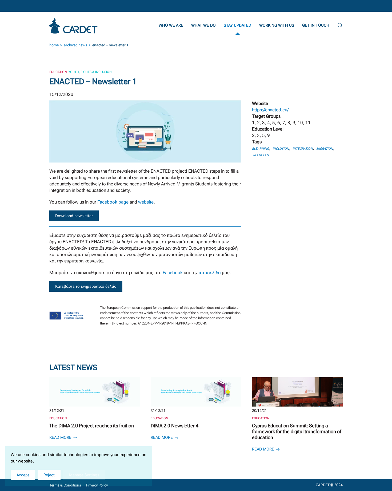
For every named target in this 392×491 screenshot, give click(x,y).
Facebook (173, 272)
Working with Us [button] (276, 25)
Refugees (261, 155)
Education (58, 72)
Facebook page (113, 202)
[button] (340, 25)
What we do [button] (203, 25)
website (146, 202)
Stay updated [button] (237, 25)
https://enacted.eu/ (270, 109)
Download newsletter (74, 215)
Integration (303, 149)
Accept (23, 475)
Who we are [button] (171, 25)
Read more (61, 437)
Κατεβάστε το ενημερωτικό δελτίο (86, 286)
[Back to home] (74, 25)
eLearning (260, 149)
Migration (324, 149)
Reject (49, 475)
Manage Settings (84, 475)
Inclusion (281, 149)
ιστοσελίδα (210, 272)
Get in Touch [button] (315, 25)
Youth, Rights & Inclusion (90, 72)
